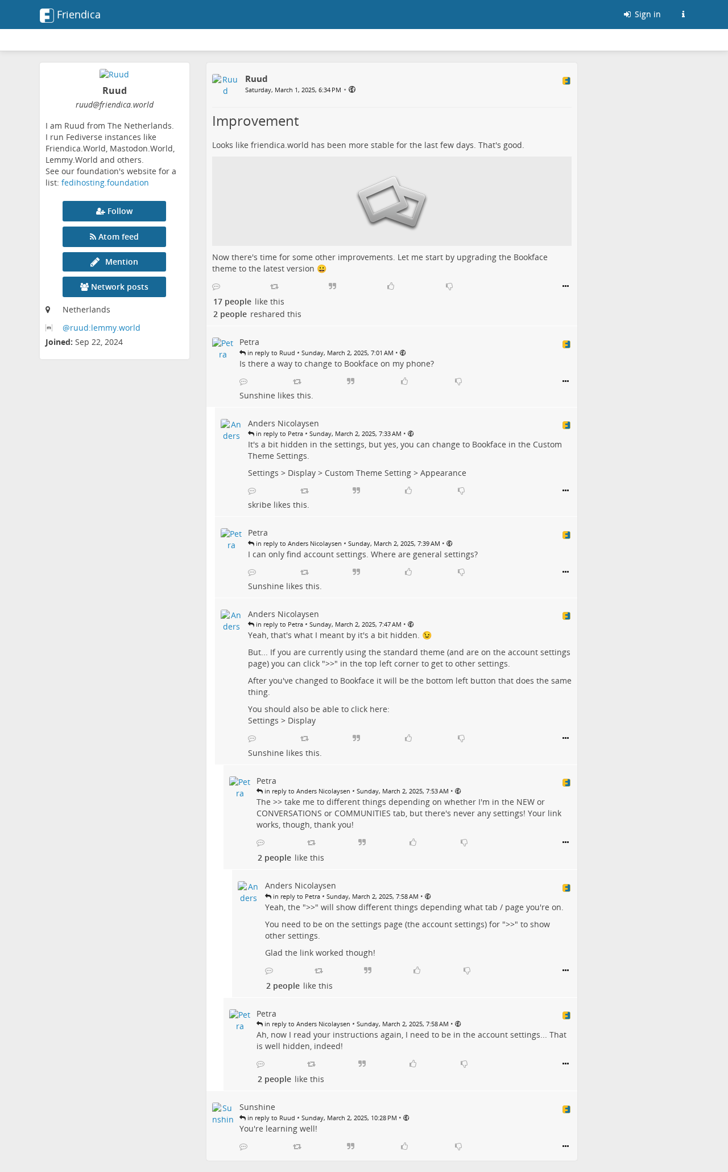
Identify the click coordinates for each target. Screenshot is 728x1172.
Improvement (255, 120)
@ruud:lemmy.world (101, 327)
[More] (566, 286)
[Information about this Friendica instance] (683, 14)
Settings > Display (282, 472)
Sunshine (257, 395)
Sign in (646, 14)
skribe (259, 504)
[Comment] (216, 286)
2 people (230, 314)
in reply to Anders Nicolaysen (298, 543)
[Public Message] (352, 89)
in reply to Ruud (270, 352)
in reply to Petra (278, 433)
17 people (232, 301)
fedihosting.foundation (105, 182)
